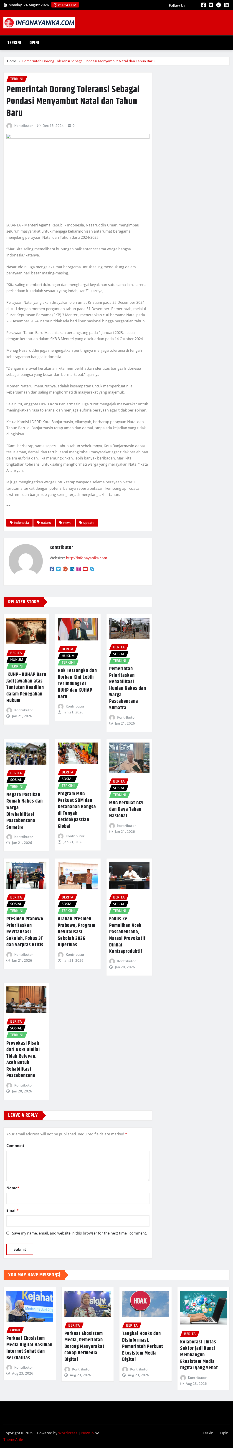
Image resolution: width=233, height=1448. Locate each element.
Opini (34, 43)
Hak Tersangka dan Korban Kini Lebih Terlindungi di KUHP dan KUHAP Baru (77, 683)
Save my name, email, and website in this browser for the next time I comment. (79, 1233)
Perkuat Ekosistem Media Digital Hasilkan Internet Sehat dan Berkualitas (29, 1348)
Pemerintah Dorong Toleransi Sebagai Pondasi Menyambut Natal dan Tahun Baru (88, 61)
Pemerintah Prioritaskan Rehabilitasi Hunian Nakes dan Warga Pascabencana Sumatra (127, 688)
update (88, 522)
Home (12, 61)
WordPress (67, 1432)
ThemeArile (13, 1439)
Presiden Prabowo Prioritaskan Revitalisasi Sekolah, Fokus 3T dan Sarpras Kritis (24, 932)
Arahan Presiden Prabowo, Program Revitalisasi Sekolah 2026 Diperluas (76, 932)
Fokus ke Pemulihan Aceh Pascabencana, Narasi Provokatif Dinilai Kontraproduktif (127, 935)
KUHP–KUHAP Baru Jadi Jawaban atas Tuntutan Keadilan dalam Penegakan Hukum (26, 687)
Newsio (87, 1432)
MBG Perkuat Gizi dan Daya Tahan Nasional (126, 809)
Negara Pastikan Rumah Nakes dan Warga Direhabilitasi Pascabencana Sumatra (24, 811)
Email (12, 1210)
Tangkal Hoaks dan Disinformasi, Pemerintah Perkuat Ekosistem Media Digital (142, 1346)
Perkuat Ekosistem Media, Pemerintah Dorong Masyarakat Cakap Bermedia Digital (84, 1346)
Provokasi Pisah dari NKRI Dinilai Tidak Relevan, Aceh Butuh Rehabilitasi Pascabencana (23, 1059)
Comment (15, 1145)
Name (12, 1187)
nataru (46, 522)
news (67, 522)
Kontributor (23, 125)
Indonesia (21, 522)
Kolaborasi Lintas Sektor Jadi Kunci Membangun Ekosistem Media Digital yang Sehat (199, 1355)
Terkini (14, 43)
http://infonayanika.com (86, 557)
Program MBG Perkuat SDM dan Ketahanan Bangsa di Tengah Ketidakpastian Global (77, 810)
